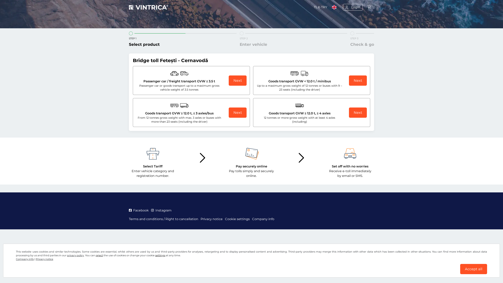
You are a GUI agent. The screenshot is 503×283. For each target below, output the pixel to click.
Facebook (141, 210)
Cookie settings (237, 219)
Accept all (473, 269)
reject (99, 255)
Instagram (163, 210)
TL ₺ (320, 7)
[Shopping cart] (369, 7)
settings (160, 255)
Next (237, 80)
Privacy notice (44, 259)
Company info (25, 259)
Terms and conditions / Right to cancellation (163, 219)
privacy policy (75, 255)
